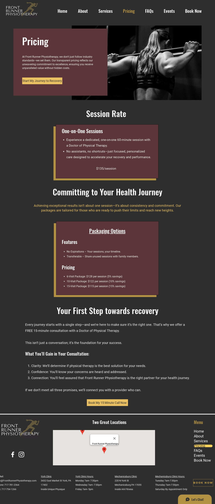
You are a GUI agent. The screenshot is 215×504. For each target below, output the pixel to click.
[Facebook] (12, 454)
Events (199, 455)
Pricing (199, 446)
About (199, 436)
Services (201, 441)
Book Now (202, 460)
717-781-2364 (11, 484)
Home (199, 431)
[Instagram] (21, 454)
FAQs (198, 450)
